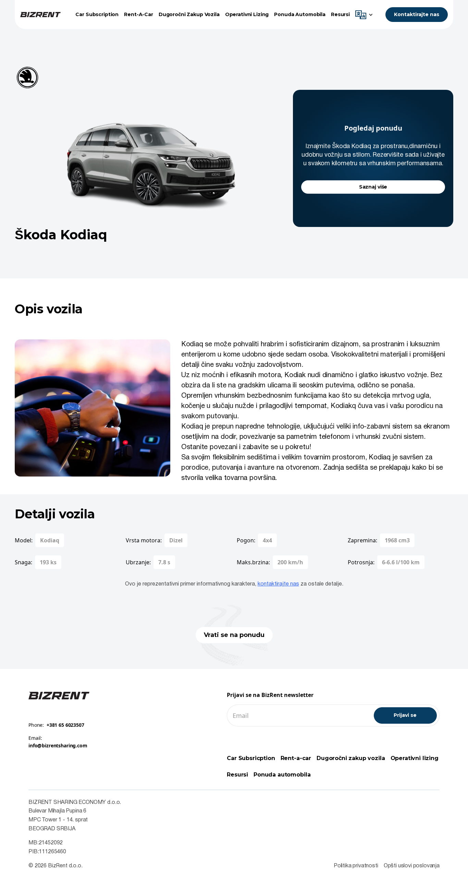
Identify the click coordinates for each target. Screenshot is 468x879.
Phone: (56, 725)
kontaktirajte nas (278, 584)
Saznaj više (373, 187)
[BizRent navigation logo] (40, 14)
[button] (366, 14)
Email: (57, 742)
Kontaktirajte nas (416, 14)
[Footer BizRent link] (58, 695)
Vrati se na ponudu (234, 635)
